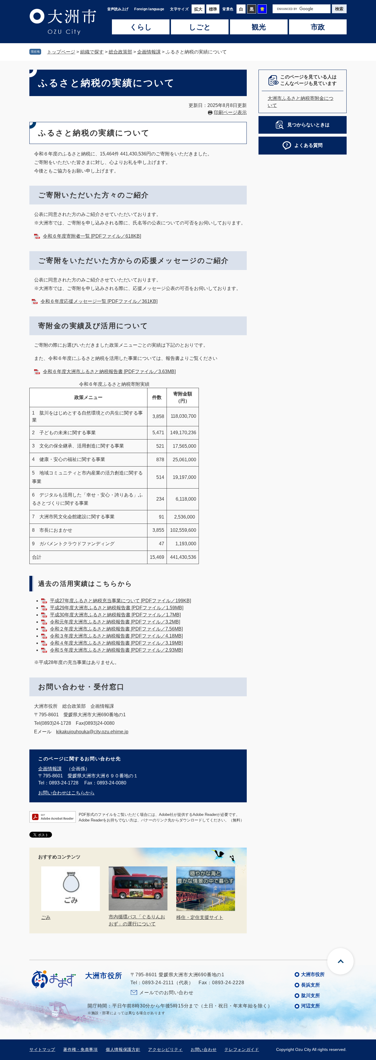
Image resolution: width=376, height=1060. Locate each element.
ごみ (46, 917)
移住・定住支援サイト (199, 917)
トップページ (61, 51)
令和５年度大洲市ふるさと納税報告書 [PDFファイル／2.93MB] (116, 650)
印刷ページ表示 (230, 112)
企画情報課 (149, 51)
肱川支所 (310, 995)
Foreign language (149, 9)
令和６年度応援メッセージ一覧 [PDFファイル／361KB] (99, 301)
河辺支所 (310, 1005)
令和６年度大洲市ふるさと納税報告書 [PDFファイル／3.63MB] (109, 371)
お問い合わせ (203, 1049)
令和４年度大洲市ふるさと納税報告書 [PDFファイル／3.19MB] (116, 642)
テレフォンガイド (241, 1049)
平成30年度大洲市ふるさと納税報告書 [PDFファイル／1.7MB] (115, 614)
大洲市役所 (313, 974)
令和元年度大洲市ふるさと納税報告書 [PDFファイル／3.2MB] (115, 621)
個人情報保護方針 (123, 1049)
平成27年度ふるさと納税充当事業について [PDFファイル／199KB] (120, 600)
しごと (200, 27)
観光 (259, 27)
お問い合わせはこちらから (66, 792)
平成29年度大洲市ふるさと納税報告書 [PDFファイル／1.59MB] (116, 607)
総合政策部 (120, 51)
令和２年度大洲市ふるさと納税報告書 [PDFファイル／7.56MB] (116, 628)
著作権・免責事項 (80, 1049)
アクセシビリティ (165, 1049)
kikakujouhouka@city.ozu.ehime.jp (92, 731)
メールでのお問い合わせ (166, 992)
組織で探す (92, 51)
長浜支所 (310, 984)
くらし (141, 27)
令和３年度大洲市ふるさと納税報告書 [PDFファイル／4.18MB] (116, 635)
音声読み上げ (117, 9)
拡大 (198, 9)
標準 (213, 9)
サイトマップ (42, 1049)
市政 (318, 27)
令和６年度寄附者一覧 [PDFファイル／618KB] (92, 236)
